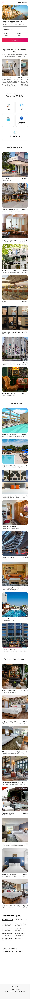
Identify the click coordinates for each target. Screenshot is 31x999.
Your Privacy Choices (20, 991)
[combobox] (15, 30)
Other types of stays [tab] (7, 919)
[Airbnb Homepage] (3, 2)
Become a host (22, 2)
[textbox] (8, 35)
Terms (11, 991)
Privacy (6, 991)
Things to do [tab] (18, 919)
